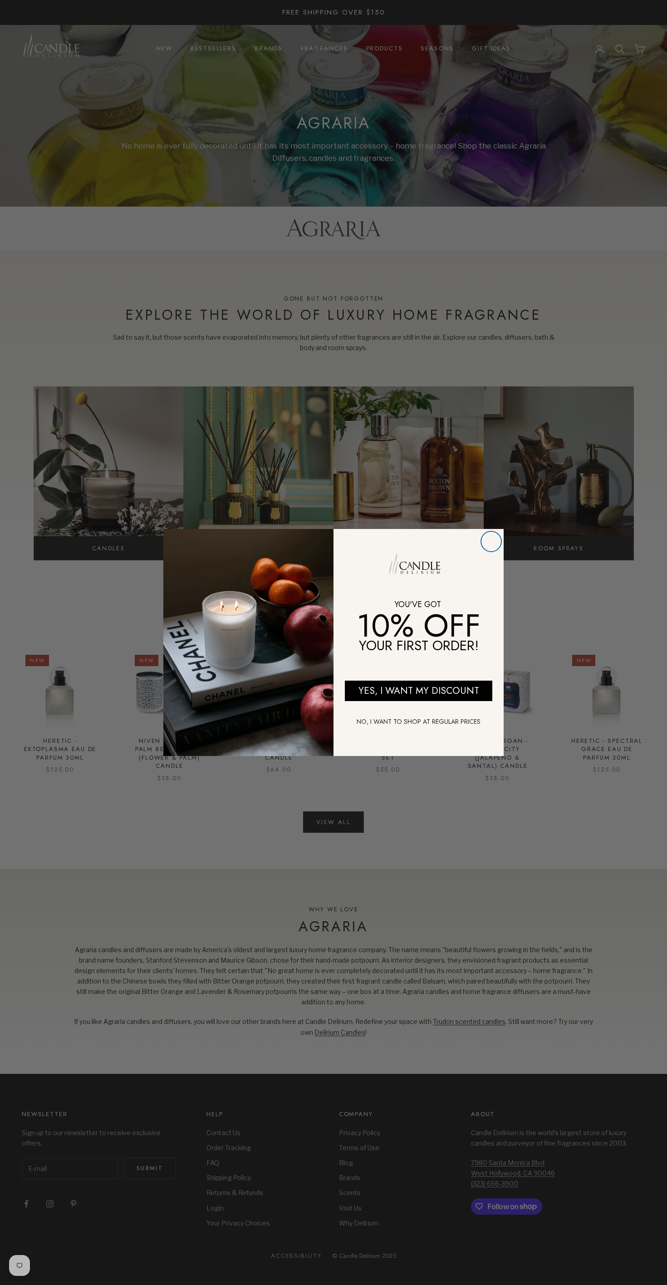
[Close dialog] (491, 541)
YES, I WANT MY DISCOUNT (418, 690)
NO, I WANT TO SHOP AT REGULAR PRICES (419, 721)
